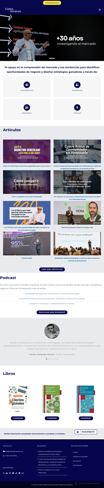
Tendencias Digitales (66, 485)
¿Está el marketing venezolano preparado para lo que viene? (26, 166)
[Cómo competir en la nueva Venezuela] (26, 182)
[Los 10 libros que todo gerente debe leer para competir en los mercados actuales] (26, 213)
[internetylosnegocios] (52, 385)
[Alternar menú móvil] (100, 10)
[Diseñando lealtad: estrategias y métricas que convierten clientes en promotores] (77, 243)
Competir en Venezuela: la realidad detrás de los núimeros (52, 304)
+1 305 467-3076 (10, 456)
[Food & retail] (26, 243)
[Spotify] (19, 473)
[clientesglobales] (18, 385)
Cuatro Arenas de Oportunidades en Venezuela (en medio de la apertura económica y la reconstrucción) (52, 462)
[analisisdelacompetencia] (86, 385)
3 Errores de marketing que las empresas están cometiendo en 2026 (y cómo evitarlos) (52, 299)
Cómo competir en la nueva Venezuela (27, 197)
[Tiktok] (16, 473)
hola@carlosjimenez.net (14, 451)
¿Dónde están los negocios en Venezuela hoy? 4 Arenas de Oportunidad (52, 294)
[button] (87, 484)
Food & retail (27, 258)
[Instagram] (10, 473)
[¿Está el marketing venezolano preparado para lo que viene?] (26, 151)
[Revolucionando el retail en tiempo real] (77, 213)
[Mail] (22, 473)
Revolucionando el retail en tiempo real (77, 227)
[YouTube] (13, 473)
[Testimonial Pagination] (46, 357)
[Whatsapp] (3, 473)
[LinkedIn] (7, 473)
